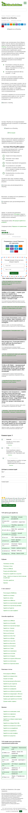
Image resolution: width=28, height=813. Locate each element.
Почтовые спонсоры (8, 630)
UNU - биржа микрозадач (18, 537)
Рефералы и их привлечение (19, 226)
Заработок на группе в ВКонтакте (12, 658)
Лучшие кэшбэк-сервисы (9, 701)
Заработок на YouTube (9, 653)
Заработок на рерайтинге (10, 730)
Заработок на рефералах (9, 688)
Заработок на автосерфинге (10, 610)
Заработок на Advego (8, 638)
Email (3, 476)
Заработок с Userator (8, 628)
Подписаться (14, 273)
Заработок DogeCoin (8, 608)
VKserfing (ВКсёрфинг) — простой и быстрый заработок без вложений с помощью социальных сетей (14, 423)
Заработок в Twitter (8, 648)
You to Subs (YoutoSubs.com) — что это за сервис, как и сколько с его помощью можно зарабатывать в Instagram (14, 320)
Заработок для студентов (10, 683)
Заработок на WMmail (9, 620)
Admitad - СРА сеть (16, 550)
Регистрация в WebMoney (10, 593)
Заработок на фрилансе (9, 714)
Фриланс (5, 583)
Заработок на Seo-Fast (9, 635)
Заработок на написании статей (11, 711)
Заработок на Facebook (9, 646)
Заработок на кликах (8, 595)
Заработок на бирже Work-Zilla (11, 723)
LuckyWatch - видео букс (18, 522)
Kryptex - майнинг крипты (18, 548)
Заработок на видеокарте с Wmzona (12, 694)
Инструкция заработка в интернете (12, 696)
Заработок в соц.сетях (9, 641)
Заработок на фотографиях (10, 733)
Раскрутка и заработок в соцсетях (9, 22)
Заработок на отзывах (9, 716)
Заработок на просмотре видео (11, 625)
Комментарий (5, 481)
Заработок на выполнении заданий (12, 603)
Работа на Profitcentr (8, 633)
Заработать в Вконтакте (9, 686)
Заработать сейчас (8, 598)
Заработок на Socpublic (9, 623)
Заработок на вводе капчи (10, 676)
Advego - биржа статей (17, 553)
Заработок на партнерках (10, 651)
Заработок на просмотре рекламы (12, 605)
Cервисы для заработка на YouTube (12, 699)
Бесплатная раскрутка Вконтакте (11, 681)
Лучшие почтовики (8, 678)
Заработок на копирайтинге (10, 728)
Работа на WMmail (8, 568)
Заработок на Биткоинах (9, 661)
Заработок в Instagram (9, 656)
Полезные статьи (7, 566)
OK (20, 811)
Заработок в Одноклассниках (11, 663)
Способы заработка (8, 580)
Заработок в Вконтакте (9, 643)
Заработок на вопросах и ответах (12, 725)
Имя (2, 472)
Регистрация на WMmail (9, 673)
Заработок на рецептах (9, 735)
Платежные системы (8, 563)
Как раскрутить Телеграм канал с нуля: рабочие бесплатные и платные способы (13, 343)
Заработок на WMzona (9, 600)
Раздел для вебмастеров (9, 571)
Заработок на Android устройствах (12, 691)
